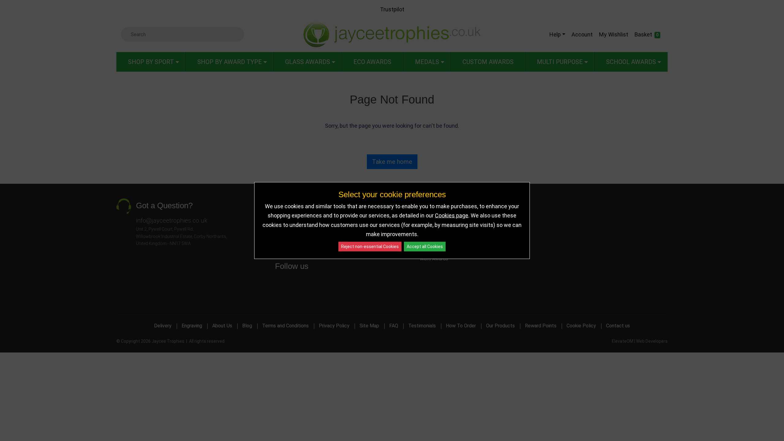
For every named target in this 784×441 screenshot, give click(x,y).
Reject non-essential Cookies (370, 246)
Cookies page (451, 215)
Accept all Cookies (425, 246)
